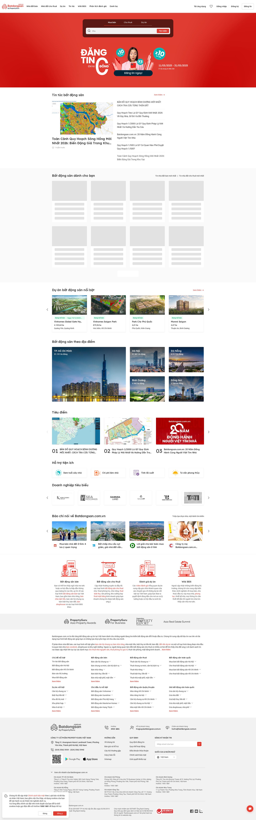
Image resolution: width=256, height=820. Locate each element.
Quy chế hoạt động (137, 746)
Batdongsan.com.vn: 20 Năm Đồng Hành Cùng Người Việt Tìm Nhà (139, 136)
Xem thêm (166, 650)
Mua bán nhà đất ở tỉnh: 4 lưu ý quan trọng (72, 545)
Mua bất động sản (59, 677)
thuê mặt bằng (100, 596)
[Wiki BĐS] (186, 568)
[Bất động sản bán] (69, 568)
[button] (47, 309)
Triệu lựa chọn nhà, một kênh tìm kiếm (188, 516)
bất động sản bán (70, 593)
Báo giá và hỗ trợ (111, 746)
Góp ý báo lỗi (109, 755)
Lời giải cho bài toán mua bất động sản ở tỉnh (150, 545)
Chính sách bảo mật (138, 755)
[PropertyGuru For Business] (116, 621)
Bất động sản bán (99, 657)
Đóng (45, 813)
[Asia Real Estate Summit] (177, 621)
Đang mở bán (60, 318)
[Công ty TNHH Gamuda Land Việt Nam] (89, 498)
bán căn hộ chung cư (103, 644)
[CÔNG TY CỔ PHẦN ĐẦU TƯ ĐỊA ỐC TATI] (167, 498)
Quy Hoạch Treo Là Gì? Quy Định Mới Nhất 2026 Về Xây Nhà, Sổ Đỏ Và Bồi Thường (140, 114)
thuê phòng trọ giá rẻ (119, 649)
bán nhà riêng (119, 644)
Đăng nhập (222, 6)
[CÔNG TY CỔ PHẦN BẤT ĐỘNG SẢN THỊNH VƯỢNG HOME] (141, 498)
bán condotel (71, 647)
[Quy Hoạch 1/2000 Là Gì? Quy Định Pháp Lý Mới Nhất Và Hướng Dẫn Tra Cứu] (128, 431)
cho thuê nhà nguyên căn (99, 649)
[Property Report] (144, 621)
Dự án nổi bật (58, 687)
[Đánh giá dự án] (147, 568)
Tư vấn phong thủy (190, 472)
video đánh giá (142, 585)
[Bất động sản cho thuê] (108, 568)
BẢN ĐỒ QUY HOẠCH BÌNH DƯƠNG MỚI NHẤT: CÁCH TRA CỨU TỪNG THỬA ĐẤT (139, 104)
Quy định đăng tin (137, 742)
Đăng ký (235, 6)
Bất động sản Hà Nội (60, 665)
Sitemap (107, 759)
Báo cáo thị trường (59, 673)
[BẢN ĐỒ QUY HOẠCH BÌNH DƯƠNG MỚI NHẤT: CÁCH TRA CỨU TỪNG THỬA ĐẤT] (76, 431)
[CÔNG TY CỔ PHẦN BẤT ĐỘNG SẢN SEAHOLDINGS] (63, 498)
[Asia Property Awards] (80, 621)
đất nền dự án (165, 644)
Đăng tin (248, 6)
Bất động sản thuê (138, 657)
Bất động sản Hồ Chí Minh (63, 669)
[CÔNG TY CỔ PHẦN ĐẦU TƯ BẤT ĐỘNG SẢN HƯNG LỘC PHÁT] (193, 498)
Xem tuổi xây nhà (72, 472)
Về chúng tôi (109, 742)
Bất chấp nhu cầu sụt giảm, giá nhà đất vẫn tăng (109, 546)
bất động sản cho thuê (114, 588)
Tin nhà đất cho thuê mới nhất (191, 175)
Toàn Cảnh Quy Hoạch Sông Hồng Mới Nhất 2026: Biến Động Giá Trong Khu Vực (141, 157)
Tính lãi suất (147, 472)
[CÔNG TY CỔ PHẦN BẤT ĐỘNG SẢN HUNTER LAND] (115, 498)
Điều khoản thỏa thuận (139, 750)
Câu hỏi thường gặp (112, 750)
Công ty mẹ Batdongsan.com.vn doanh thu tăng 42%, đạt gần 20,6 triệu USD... (188, 546)
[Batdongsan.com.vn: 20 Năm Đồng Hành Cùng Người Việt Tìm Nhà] (180, 431)
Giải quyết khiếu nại (138, 759)
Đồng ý (60, 813)
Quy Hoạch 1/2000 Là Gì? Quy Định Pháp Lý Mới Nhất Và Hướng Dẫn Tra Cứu (140, 125)
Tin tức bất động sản (60, 661)
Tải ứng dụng (200, 6)
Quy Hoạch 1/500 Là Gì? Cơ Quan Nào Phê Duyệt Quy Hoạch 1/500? (140, 147)
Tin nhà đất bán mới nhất (165, 175)
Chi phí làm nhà (110, 472)
